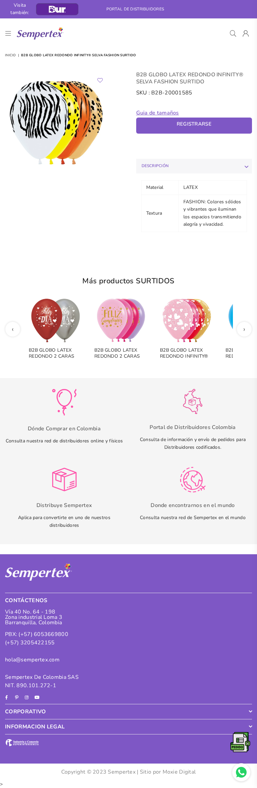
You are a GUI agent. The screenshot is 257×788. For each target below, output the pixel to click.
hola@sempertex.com (32, 659)
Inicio (10, 55)
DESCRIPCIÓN (155, 165)
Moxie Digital (179, 772)
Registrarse (194, 124)
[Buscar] (233, 33)
